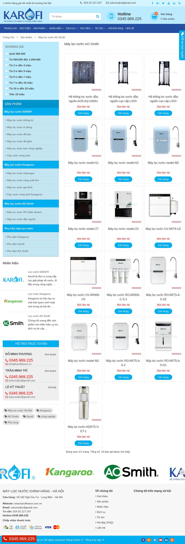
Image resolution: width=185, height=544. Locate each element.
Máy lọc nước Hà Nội (19, 410)
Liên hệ (130, 28)
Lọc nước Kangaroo (39, 293)
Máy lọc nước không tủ (19, 120)
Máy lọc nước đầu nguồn (21, 219)
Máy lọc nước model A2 (123, 162)
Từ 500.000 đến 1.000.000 (24, 59)
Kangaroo (45, 410)
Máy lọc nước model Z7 (83, 228)
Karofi (29, 416)
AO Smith (13, 416)
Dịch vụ (70, 28)
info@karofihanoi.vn (20, 363)
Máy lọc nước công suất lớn (22, 180)
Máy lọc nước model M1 (83, 360)
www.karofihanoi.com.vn (28, 503)
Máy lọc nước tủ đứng (19, 127)
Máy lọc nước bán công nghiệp (24, 148)
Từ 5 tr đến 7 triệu (19, 77)
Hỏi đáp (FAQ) (115, 28)
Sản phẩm (39, 28)
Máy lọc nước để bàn (18, 134)
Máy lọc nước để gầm (19, 141)
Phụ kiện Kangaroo (17, 236)
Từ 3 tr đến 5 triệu (19, 71)
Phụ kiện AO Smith (17, 251)
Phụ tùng (12, 422)
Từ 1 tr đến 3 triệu (19, 65)
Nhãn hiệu (55, 28)
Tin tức (99, 28)
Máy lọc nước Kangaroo (19, 164)
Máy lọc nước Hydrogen (20, 173)
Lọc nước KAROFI (38, 271)
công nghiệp (47, 416)
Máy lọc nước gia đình (19, 187)
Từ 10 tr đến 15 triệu (21, 88)
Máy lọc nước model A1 (83, 162)
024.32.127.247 (93, 2)
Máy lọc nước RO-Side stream (24, 212)
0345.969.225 (21, 360)
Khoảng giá (14, 46)
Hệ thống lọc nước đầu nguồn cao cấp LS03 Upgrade (123, 101)
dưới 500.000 (16, 53)
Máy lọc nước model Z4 (123, 228)
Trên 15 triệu (16, 94)
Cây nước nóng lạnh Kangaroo (24, 194)
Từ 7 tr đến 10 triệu (20, 82)
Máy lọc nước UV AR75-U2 (163, 228)
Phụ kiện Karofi (15, 244)
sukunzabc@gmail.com (122, 2)
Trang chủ (10, 28)
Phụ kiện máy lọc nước (19, 228)
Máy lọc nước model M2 (163, 162)
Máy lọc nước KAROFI (18, 111)
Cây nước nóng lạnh (18, 155)
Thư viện (85, 28)
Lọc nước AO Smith (39, 316)
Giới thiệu (25, 28)
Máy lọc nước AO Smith (51, 37)
